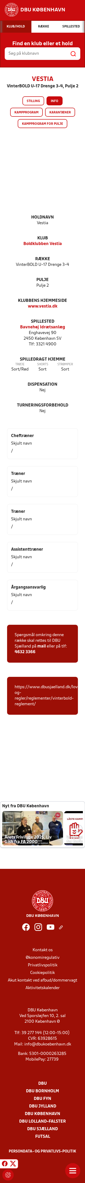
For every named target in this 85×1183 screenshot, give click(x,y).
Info (54, 101)
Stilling (33, 101)
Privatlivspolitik (42, 965)
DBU (42, 1084)
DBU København (42, 1114)
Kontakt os (43, 950)
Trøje (20, 364)
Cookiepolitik (42, 973)
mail (41, 646)
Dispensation (42, 385)
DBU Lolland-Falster (42, 1122)
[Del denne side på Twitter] (13, 1164)
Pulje (42, 280)
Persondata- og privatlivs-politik (42, 1151)
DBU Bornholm (42, 1091)
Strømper (65, 364)
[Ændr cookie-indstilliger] (8, 1175)
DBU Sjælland (42, 1129)
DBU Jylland (42, 1106)
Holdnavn (42, 217)
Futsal (42, 1137)
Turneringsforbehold (42, 405)
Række (42, 259)
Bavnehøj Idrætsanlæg (42, 327)
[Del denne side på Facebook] (5, 1164)
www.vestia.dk (42, 306)
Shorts (42, 364)
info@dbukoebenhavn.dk (47, 1044)
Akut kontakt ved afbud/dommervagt (42, 980)
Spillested (42, 322)
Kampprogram (26, 112)
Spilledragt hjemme (42, 359)
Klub (42, 238)
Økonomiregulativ (43, 958)
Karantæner (60, 112)
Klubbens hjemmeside (42, 301)
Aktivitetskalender (43, 988)
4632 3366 (25, 652)
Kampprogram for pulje (42, 123)
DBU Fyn (42, 1099)
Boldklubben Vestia (42, 244)
